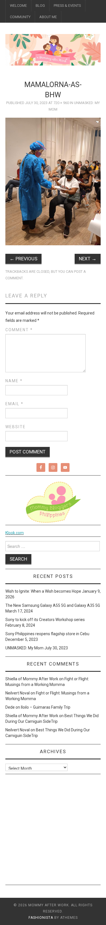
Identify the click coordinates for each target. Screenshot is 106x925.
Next (87, 258)
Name (14, 381)
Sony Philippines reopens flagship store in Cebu (47, 634)
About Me (48, 17)
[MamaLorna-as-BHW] (53, 181)
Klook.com (14, 533)
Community (20, 17)
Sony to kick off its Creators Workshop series (45, 619)
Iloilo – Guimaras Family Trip (45, 707)
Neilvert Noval (17, 693)
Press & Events (67, 5)
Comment (19, 330)
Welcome (18, 5)
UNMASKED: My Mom (24, 648)
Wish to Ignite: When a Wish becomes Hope (43, 591)
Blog (40, 5)
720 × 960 (61, 103)
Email (14, 404)
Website (15, 427)
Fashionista (41, 918)
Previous (23, 258)
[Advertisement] (53, 831)
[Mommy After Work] (53, 49)
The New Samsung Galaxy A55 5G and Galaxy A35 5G (52, 605)
